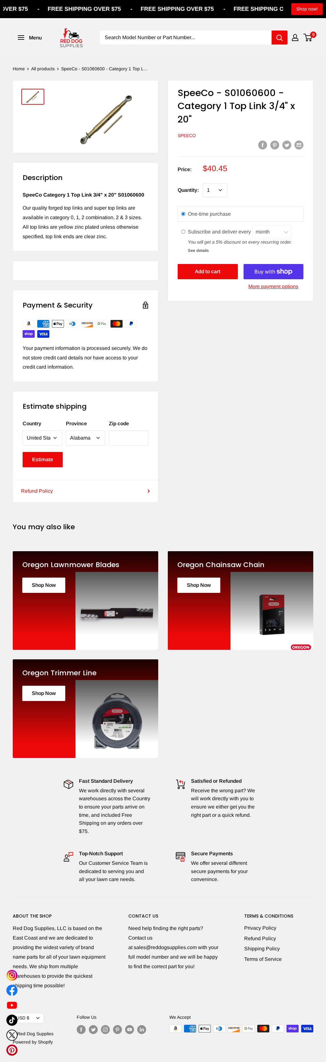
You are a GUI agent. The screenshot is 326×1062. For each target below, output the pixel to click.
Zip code (119, 423)
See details (198, 250)
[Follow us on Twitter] (93, 1029)
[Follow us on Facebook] (81, 1029)
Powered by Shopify (33, 1042)
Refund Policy (37, 491)
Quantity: (188, 190)
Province (76, 423)
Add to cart (207, 271)
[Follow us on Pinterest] (117, 1029)
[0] (308, 37)
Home (19, 68)
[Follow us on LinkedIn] (141, 1029)
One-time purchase (209, 214)
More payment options (273, 286)
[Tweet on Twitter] (286, 144)
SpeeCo (187, 135)
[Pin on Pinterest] (274, 144)
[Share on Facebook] (262, 144)
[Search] (279, 38)
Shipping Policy (262, 948)
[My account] (295, 37)
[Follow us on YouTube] (129, 1029)
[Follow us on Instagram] (105, 1029)
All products (43, 68)
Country (32, 423)
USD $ (22, 1018)
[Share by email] (298, 144)
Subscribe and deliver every (220, 231)
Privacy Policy (260, 928)
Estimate (42, 459)
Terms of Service (263, 959)
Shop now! (307, 8)
